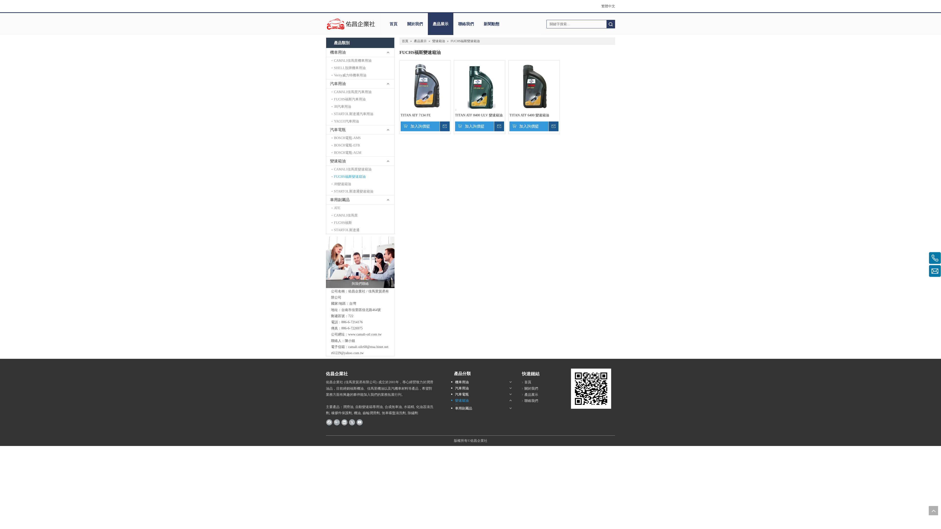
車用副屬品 (340, 200)
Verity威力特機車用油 (350, 75)
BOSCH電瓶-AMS (347, 138)
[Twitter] (352, 422)
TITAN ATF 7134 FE (416, 115)
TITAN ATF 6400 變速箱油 (529, 115)
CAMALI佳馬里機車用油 (352, 60)
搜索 (611, 24)
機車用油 (338, 52)
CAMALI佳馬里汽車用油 (352, 92)
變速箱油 (338, 161)
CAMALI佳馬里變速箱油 (352, 169)
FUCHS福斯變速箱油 (350, 177)
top (933, 510)
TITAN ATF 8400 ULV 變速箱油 (479, 115)
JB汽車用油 (342, 106)
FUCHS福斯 (343, 223)
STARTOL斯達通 (346, 230)
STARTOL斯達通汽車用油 (353, 114)
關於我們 (415, 24)
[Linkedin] (344, 422)
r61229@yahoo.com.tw (347, 353)
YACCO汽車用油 (346, 121)
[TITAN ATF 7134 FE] (425, 94)
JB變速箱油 (342, 184)
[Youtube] (360, 422)
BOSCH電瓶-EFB (347, 145)
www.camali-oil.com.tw (365, 334)
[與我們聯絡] (360, 262)
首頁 (393, 24)
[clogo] (351, 24)
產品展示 (440, 24)
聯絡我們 (466, 24)
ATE (337, 208)
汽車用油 (338, 84)
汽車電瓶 (338, 130)
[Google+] (337, 422)
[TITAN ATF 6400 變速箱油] (533, 89)
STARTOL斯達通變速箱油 (353, 191)
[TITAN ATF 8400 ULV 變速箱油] (479, 95)
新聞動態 (491, 24)
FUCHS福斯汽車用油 (350, 99)
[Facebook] (329, 422)
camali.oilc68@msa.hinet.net (368, 347)
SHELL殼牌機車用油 (350, 68)
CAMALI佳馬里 (346, 215)
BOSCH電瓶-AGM (347, 153)
